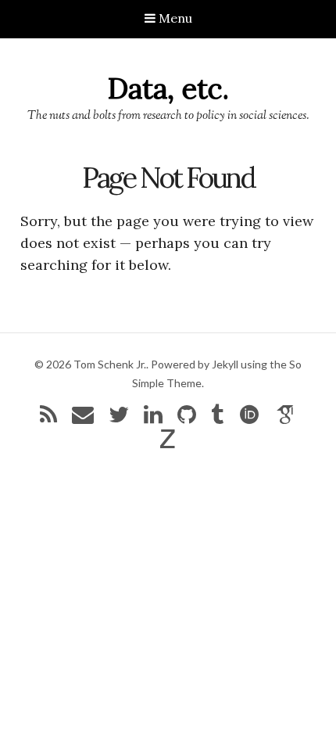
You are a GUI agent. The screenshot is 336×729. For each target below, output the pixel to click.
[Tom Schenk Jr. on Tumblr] (217, 418)
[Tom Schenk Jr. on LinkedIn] (153, 418)
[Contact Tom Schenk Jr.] (83, 418)
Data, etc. (168, 88)
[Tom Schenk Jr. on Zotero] (168, 442)
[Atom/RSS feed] (48, 418)
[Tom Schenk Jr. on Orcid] (249, 418)
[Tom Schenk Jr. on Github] (186, 418)
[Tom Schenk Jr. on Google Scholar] (286, 418)
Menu (173, 18)
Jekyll (225, 364)
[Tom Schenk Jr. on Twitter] (118, 418)
